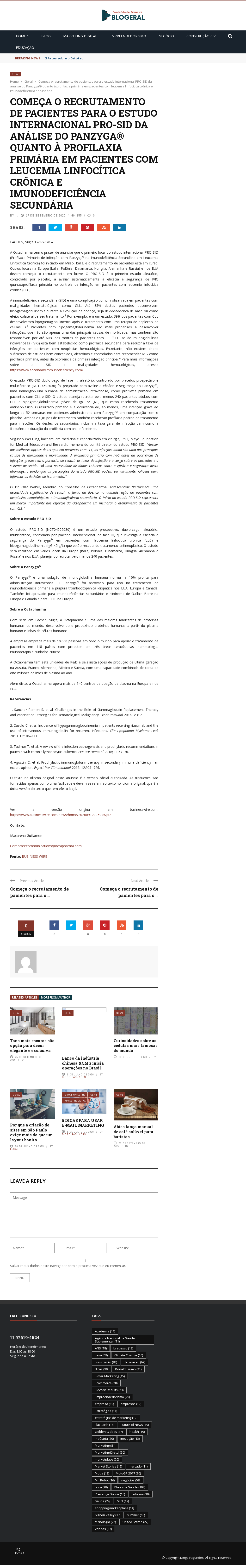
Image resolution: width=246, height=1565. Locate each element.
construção (106, 1362)
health (137, 1431)
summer (136, 1515)
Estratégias (106, 1411)
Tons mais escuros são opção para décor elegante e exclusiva (32, 1045)
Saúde (102, 1501)
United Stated (135, 1522)
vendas (103, 1529)
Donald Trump (128, 1369)
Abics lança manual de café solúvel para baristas (133, 1131)
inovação (130, 1438)
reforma (140, 1494)
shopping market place (114, 1508)
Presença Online (110, 1494)
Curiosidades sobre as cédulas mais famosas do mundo (136, 1045)
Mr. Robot (105, 1480)
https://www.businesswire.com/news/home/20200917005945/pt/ (60, 814)
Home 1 (22, 36)
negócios (130, 1480)
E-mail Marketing (75, 1094)
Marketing (105, 1445)
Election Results (109, 1390)
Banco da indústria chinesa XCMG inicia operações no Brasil (83, 1063)
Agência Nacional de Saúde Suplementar (115, 1339)
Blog (46, 36)
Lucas (14, 1149)
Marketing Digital (80, 36)
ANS (101, 1348)
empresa (104, 1404)
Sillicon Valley (107, 1515)
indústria (104, 1438)
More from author (55, 997)
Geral (15, 74)
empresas (131, 1404)
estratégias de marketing (116, 1418)
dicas (101, 1369)
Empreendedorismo (128, 36)
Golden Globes (109, 1431)
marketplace (107, 1459)
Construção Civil (202, 36)
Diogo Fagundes (74, 1077)
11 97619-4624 (24, 1337)
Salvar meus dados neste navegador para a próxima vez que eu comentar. (68, 1265)
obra (101, 1487)
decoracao (134, 1362)
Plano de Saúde (129, 1487)
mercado (138, 1466)
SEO (123, 1501)
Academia (105, 1331)
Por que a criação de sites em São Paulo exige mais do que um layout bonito (31, 1132)
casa (101, 1355)
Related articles (24, 997)
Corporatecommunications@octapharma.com (46, 846)
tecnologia (105, 1522)
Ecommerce (106, 1383)
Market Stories (108, 1466)
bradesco (123, 1348)
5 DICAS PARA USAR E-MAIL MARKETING (83, 1123)
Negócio (166, 36)
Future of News (135, 1424)
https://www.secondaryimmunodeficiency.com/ (46, 370)
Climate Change (128, 1355)
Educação (25, 47)
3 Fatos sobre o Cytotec (64, 58)
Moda (102, 1473)
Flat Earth (104, 1424)
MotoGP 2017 (128, 1473)
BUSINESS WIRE (34, 856)
